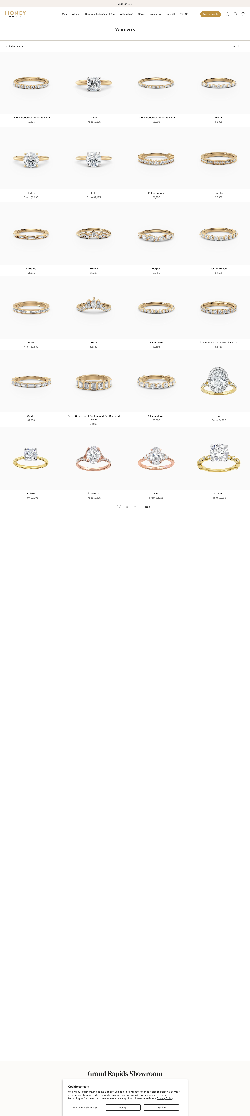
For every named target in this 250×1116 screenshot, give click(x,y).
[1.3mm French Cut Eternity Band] (156, 83)
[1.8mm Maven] (156, 307)
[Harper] (156, 233)
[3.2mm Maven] (156, 381)
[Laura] (218, 381)
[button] (64, 14)
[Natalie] (218, 158)
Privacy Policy (165, 1098)
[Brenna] (93, 233)
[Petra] (93, 307)
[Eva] (156, 458)
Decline (161, 1107)
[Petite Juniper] (156, 158)
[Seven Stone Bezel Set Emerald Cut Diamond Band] (93, 381)
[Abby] (93, 83)
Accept (123, 1107)
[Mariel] (218, 83)
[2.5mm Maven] (218, 233)
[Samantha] (93, 458)
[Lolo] (93, 158)
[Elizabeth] (218, 458)
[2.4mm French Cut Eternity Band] (218, 307)
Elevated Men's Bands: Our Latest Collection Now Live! (125, 3)
